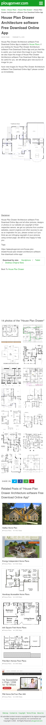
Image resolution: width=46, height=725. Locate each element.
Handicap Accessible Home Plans (15, 594)
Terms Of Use (31, 713)
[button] (41, 3)
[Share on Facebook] (20, 481)
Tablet (37, 260)
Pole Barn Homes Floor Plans (14, 661)
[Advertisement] (23, 98)
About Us (40, 713)
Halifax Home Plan (9, 527)
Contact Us (13, 713)
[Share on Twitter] (14, 481)
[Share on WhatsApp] (25, 481)
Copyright (22, 713)
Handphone (26, 260)
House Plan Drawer (16, 269)
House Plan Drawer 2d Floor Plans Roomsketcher (19, 384)
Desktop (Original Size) (14, 262)
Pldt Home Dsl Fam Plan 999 (14, 694)
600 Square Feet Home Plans (14, 627)
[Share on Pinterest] (31, 481)
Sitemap (5, 713)
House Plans (5, 37)
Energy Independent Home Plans (15, 561)
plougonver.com (14, 3)
